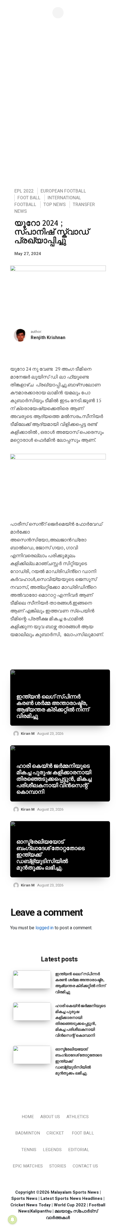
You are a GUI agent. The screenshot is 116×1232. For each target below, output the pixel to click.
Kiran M (28, 733)
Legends (52, 1150)
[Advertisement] (58, 121)
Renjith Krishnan (48, 337)
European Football (63, 191)
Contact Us (85, 1166)
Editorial (78, 1150)
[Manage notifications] (12, 1219)
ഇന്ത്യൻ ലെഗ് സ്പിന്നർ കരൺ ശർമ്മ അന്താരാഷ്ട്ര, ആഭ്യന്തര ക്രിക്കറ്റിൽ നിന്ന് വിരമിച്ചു (52, 706)
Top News (54, 204)
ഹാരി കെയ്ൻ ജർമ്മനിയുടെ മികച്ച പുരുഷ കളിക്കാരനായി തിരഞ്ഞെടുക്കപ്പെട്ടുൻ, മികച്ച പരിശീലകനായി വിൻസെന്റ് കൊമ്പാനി (54, 779)
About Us (50, 1117)
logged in (44, 927)
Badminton (27, 1133)
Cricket (55, 1133)
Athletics (77, 1117)
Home (28, 1117)
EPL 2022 (24, 191)
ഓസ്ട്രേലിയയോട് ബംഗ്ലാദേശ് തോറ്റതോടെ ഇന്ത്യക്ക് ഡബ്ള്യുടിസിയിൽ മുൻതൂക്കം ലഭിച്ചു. (50, 855)
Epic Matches (28, 1166)
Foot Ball (29, 197)
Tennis (28, 1150)
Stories (57, 1166)
